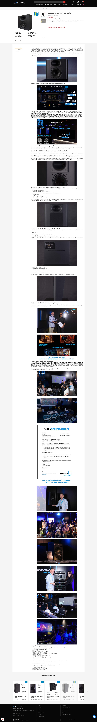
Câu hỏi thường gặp (41, 716)
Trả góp (64, 712)
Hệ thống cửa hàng (41, 712)
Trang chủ (14, 8)
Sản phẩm (18, 8)
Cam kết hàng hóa (65, 705)
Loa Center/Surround (28, 8)
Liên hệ (39, 714)
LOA (22, 8)
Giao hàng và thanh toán (66, 707)
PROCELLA (34, 8)
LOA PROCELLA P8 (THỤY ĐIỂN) (42, 8)
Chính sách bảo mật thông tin (67, 714)
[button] (44, 37)
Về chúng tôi (40, 707)
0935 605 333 (18, 713)
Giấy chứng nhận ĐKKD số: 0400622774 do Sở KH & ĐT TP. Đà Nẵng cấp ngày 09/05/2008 (28, 720)
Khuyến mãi (40, 705)
